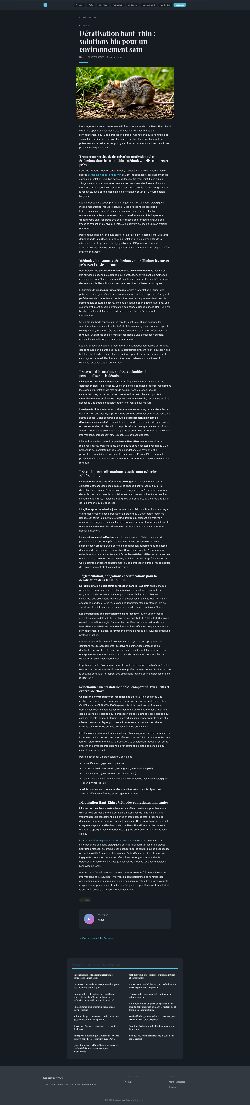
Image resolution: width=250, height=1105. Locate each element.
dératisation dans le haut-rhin (104, 174)
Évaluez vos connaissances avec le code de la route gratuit (151, 1037)
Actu (91, 5)
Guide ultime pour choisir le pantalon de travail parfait (94, 1008)
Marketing (165, 5)
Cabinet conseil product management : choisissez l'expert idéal (93, 976)
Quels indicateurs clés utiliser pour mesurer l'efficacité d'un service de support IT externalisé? (96, 1048)
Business (103, 5)
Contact (173, 1087)
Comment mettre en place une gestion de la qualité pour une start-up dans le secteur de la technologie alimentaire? (152, 1006)
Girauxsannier (53, 1078)
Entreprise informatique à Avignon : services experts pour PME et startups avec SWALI (96, 1037)
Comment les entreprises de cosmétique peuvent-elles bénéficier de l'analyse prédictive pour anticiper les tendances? (94, 997)
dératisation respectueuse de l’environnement (111, 840)
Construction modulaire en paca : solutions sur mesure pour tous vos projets (152, 986)
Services (180, 5)
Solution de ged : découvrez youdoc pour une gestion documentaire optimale (96, 1018)
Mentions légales (177, 1082)
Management (149, 5)
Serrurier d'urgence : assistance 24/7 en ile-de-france (96, 1028)
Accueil (79, 5)
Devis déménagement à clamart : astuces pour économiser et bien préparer (152, 1018)
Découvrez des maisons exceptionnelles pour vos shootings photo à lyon (96, 986)
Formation (117, 5)
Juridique (132, 5)
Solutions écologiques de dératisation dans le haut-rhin (151, 1028)
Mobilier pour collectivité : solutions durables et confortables (152, 976)
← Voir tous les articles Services (96, 938)
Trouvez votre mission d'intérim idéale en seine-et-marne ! (150, 995)
